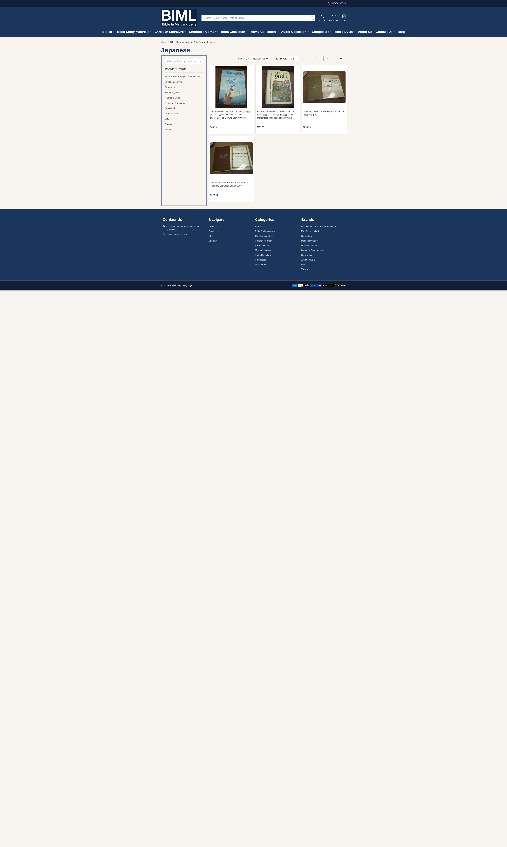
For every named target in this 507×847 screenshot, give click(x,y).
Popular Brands (175, 69)
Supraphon (170, 87)
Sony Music (170, 108)
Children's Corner (202, 32)
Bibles (107, 32)
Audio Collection (294, 32)
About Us (365, 32)
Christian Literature (169, 32)
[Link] (179, 18)
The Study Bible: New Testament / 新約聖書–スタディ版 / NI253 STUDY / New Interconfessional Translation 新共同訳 (231, 114)
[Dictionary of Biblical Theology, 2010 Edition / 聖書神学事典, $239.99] (324, 87)
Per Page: (281, 58)
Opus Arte (169, 124)
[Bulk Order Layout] (341, 58)
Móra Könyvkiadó (173, 92)
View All (169, 129)
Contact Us (384, 32)
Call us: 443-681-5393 (176, 234)
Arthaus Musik (171, 114)
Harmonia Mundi (172, 98)
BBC (167, 119)
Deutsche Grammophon (176, 103)
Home (164, 42)
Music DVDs (343, 32)
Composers (320, 32)
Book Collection (233, 32)
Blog (401, 32)
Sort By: (244, 58)
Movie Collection (263, 32)
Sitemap (213, 241)
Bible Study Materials (133, 32)
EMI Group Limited (173, 82)
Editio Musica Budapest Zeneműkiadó (183, 77)
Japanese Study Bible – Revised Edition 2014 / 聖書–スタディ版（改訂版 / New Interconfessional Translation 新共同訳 (275, 114)
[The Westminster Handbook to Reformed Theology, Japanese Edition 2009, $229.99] (231, 158)
